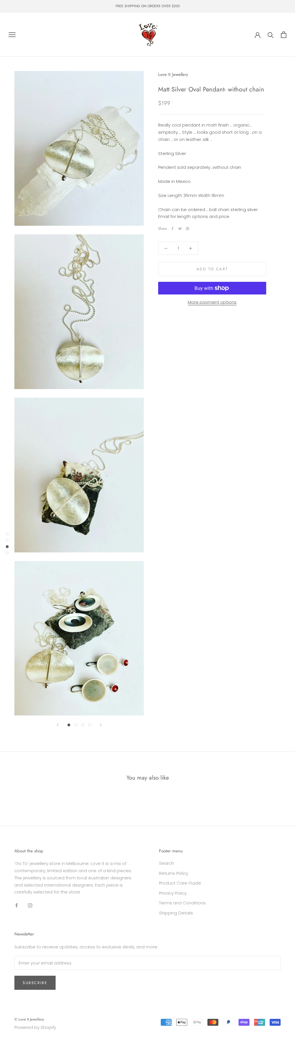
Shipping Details (176, 913)
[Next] (101, 725)
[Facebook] (172, 228)
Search (166, 863)
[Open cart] (283, 34)
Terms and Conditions (182, 903)
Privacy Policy (173, 893)
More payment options (212, 302)
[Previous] (57, 725)
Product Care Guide (180, 883)
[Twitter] (180, 228)
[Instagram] (30, 905)
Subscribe (35, 982)
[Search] (271, 35)
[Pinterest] (187, 228)
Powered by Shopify (35, 1027)
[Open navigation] (12, 34)
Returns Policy (173, 873)
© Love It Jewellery (29, 1019)
